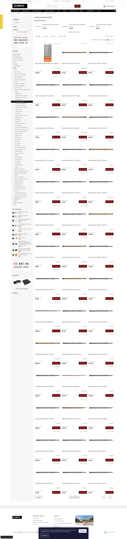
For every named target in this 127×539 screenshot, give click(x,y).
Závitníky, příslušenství (20, 123)
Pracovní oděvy (18, 185)
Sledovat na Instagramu (23, 289)
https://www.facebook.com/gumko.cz (64, 524)
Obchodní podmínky (66, 1)
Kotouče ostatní (18, 157)
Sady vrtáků (18, 113)
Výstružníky (17, 119)
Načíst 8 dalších (74, 497)
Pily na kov (17, 141)
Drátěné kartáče (18, 151)
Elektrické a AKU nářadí (20, 187)
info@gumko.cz (59, 519)
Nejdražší (53, 36)
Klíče (16, 70)
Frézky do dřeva (18, 125)
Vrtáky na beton (18, 99)
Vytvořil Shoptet (111, 532)
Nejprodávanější (62, 36)
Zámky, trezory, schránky (20, 189)
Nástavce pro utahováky (20, 76)
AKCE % (15, 201)
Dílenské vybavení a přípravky (21, 179)
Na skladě (17, 22)
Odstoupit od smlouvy (6, 537)
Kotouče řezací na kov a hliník (21, 129)
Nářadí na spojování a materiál (21, 171)
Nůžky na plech (18, 135)
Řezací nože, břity (19, 153)
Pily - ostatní (17, 143)
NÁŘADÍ (14, 68)
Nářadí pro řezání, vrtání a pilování (22, 89)
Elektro (16, 191)
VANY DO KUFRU (16, 56)
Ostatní (16, 167)
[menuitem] (16, 11)
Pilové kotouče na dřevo (20, 147)
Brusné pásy (18, 163)
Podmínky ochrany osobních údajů (40, 522)
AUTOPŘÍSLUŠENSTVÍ (18, 58)
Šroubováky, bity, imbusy (20, 80)
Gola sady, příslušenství (20, 74)
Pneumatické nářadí (19, 177)
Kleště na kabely (18, 133)
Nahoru (39, 497)
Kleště (16, 82)
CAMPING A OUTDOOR (18, 60)
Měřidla (16, 175)
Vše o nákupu (56, 1)
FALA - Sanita (17, 72)
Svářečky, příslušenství (20, 193)
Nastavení (44, 535)
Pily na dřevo (18, 139)
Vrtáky (16, 91)
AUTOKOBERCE (16, 54)
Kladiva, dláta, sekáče (19, 86)
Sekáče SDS (17, 121)
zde (69, 531)
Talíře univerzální (19, 165)
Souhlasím (82, 531)
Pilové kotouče (18, 117)
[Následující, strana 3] (110, 497)
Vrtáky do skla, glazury (20, 105)
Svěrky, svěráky (18, 87)
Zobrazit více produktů (73, 32)
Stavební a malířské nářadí (20, 173)
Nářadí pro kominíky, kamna (21, 197)
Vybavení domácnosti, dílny (21, 195)
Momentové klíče (18, 78)
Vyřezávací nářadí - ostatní (21, 115)
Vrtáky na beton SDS (19, 101)
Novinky (34, 524)
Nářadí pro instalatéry (19, 169)
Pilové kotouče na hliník (20, 149)
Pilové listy (17, 145)
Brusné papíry (18, 161)
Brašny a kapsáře (18, 181)
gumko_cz (58, 527)
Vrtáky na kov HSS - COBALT (21, 95)
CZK (107, 1)
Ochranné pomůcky (19, 183)
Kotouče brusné (18, 159)
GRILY (14, 62)
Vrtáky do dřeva (18, 111)
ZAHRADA (15, 64)
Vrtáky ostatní (18, 109)
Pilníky (16, 155)
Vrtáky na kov (18, 93)
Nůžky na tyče (18, 137)
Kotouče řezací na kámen (20, 131)
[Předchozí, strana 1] (104, 497)
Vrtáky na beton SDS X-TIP (21, 103)
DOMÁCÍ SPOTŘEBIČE (18, 203)
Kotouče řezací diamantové (21, 127)
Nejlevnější (45, 36)
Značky (14, 205)
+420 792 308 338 (60, 521)
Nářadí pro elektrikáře (19, 84)
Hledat (77, 6)
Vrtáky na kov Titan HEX (20, 97)
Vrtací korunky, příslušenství (21, 107)
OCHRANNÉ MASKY (17, 199)
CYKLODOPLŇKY (16, 66)
